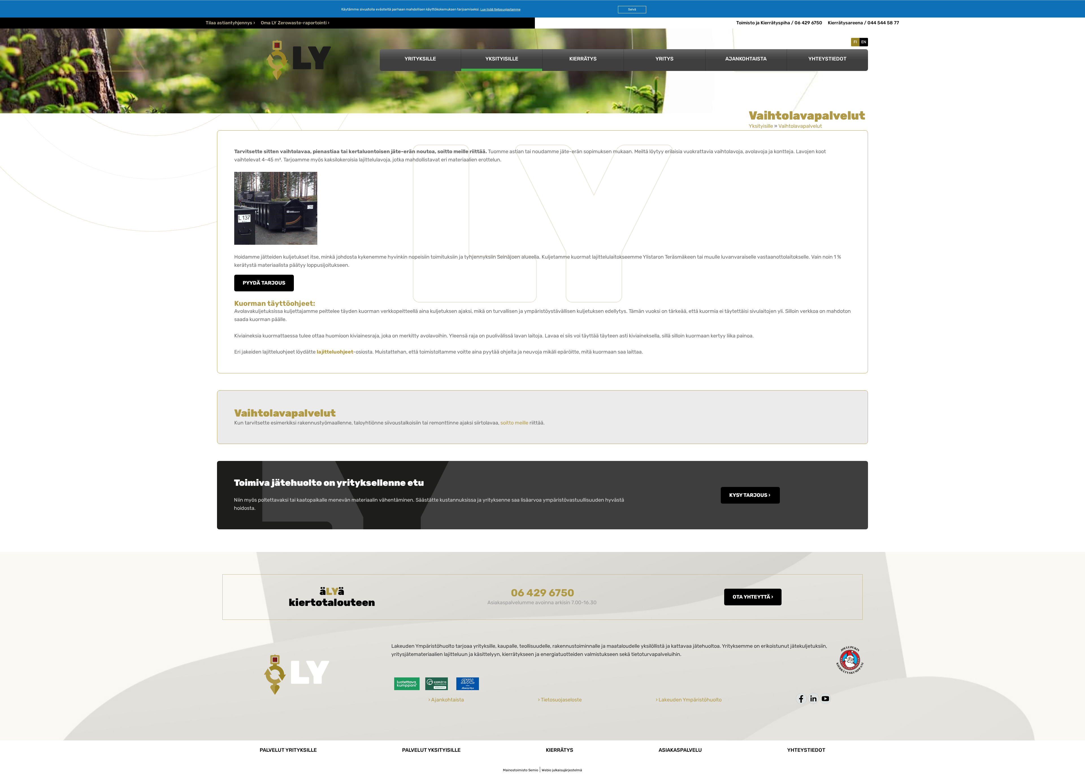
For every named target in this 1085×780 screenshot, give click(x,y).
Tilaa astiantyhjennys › (230, 22)
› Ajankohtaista (446, 700)
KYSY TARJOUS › (750, 495)
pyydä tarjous (264, 283)
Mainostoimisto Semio (520, 770)
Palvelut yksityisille (431, 750)
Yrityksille (420, 59)
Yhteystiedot (827, 59)
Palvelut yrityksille (288, 750)
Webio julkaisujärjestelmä (562, 770)
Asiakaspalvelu (680, 750)
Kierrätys (583, 59)
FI (855, 42)
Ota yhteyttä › (753, 597)
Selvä (632, 9)
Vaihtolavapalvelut (800, 126)
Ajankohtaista (746, 59)
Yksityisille (501, 59)
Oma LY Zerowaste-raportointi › (295, 22)
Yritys (665, 59)
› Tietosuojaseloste (560, 700)
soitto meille (514, 423)
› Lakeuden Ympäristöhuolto (689, 700)
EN (863, 42)
